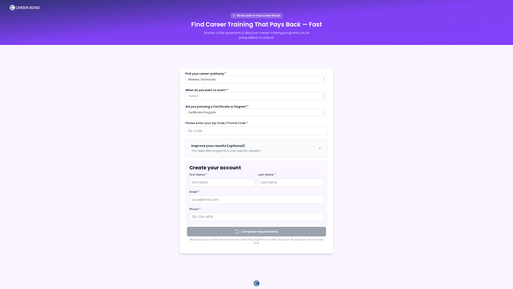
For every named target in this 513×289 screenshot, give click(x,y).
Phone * (195, 209)
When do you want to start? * (206, 90)
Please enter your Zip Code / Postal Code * (216, 123)
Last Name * (267, 175)
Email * (194, 192)
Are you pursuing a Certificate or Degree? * (216, 107)
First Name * (198, 175)
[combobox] (256, 79)
